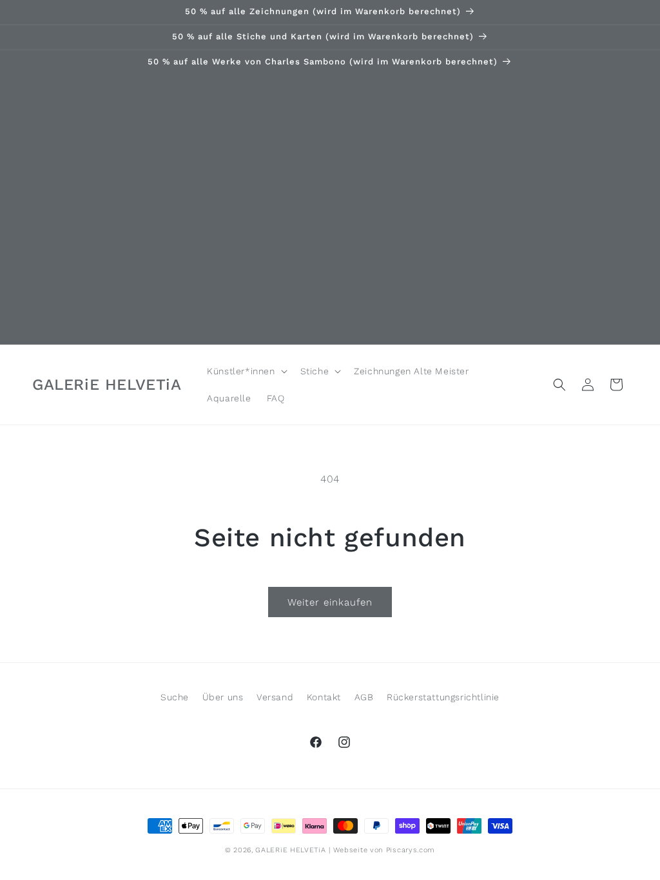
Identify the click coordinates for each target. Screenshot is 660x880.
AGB (364, 697)
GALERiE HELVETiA (290, 850)
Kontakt (324, 697)
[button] (245, 371)
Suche (174, 697)
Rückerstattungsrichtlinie (443, 697)
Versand (275, 697)
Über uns (223, 697)
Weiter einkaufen (330, 602)
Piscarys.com (410, 850)
